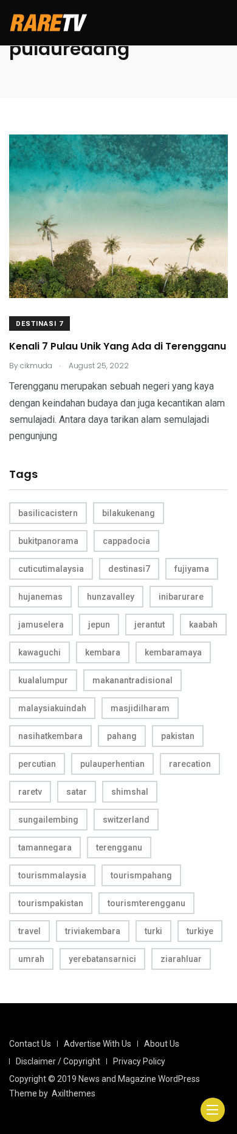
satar (76, 792)
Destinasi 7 (39, 324)
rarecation (190, 764)
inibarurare (181, 597)
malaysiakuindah (52, 708)
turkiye (200, 931)
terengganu (119, 847)
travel (29, 931)
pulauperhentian (112, 764)
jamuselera (41, 624)
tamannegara (45, 847)
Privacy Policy (139, 1061)
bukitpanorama (48, 541)
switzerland (126, 819)
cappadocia (126, 541)
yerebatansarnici (102, 959)
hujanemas (40, 597)
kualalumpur (43, 680)
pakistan (177, 736)
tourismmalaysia (52, 875)
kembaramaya (173, 652)
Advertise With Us (97, 1044)
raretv (30, 792)
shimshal (129, 792)
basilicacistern (48, 513)
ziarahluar (181, 959)
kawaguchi (39, 652)
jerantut (149, 624)
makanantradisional (132, 680)
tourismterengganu (146, 903)
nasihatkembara (50, 736)
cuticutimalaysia (51, 569)
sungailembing (48, 819)
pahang (122, 736)
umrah (31, 959)
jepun (99, 624)
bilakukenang (128, 513)
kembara (102, 652)
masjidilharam (140, 708)
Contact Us (30, 1044)
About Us (161, 1044)
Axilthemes (73, 1093)
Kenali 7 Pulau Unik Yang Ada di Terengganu (117, 346)
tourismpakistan (50, 903)
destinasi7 (129, 569)
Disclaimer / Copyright (58, 1061)
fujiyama (191, 569)
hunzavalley (110, 597)
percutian (37, 764)
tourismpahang (141, 875)
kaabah (203, 624)
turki (153, 931)
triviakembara (92, 931)
